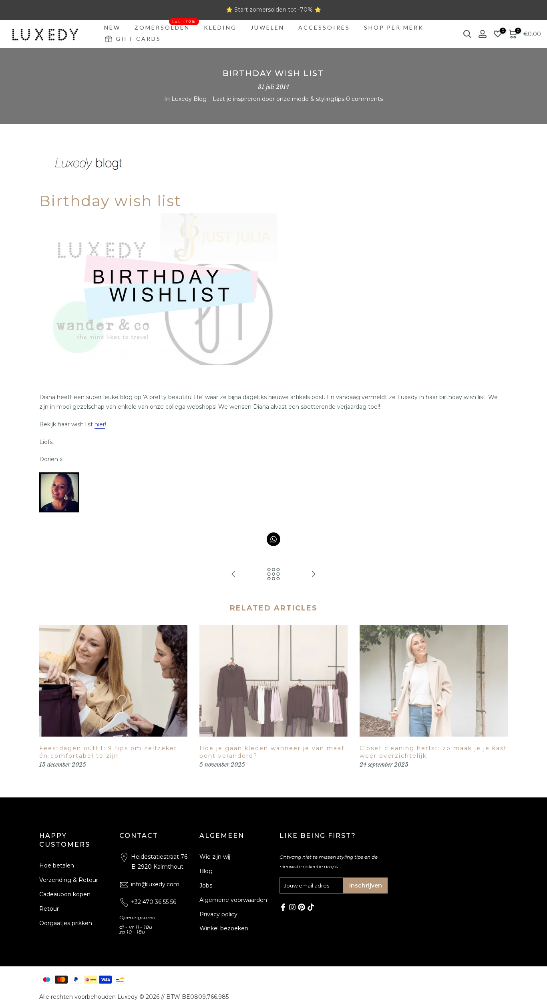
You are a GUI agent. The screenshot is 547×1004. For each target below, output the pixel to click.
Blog (206, 871)
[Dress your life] (314, 574)
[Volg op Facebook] (283, 907)
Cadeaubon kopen (64, 894)
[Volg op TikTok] (310, 907)
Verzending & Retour (68, 880)
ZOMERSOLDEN (165, 27)
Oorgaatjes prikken (65, 923)
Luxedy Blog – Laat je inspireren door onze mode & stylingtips (257, 98)
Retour (49, 908)
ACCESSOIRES (324, 27)
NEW (112, 27)
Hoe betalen (56, 865)
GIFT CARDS (138, 38)
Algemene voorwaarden (233, 900)
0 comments (364, 98)
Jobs (205, 885)
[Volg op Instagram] (292, 907)
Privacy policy (218, 914)
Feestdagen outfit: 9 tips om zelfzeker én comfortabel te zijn (108, 752)
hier (100, 424)
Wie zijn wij (214, 856)
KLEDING (220, 27)
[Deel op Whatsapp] (273, 539)
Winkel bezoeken (223, 928)
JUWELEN (267, 27)
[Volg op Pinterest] (301, 907)
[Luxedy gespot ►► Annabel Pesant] (233, 574)
